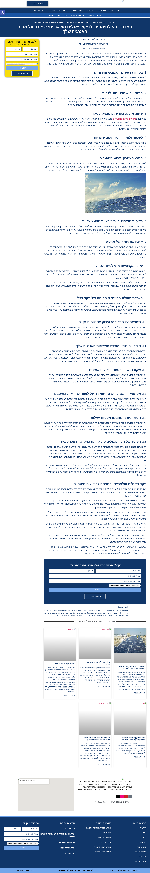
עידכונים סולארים (102, 22)
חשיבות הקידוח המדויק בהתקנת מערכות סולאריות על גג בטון (131, 667)
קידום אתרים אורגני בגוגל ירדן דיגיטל (125, 870)
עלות (51, 15)
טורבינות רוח (70, 853)
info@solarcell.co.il (25, 870)
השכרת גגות (77, 10)
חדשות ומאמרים (77, 15)
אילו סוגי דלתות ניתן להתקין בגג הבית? (97, 663)
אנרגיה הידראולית (68, 848)
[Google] (118, 796)
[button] (2, 12)
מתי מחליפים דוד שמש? (65, 664)
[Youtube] (126, 796)
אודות (111, 10)
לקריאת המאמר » (139, 693)
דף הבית (113, 22)
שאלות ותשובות (95, 15)
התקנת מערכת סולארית (58, 10)
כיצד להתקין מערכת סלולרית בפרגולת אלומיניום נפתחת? (133, 739)
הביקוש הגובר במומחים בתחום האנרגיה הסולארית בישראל (97, 739)
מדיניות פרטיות (123, 585)
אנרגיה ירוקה (63, 15)
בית (117, 10)
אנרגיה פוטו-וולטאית (66, 842)
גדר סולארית (70, 828)
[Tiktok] (130, 796)
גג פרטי (90, 10)
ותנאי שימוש (114, 585)
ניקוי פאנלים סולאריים (124, 119)
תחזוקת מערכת (37, 10)
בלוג (93, 22)
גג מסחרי (102, 10)
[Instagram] (122, 796)
